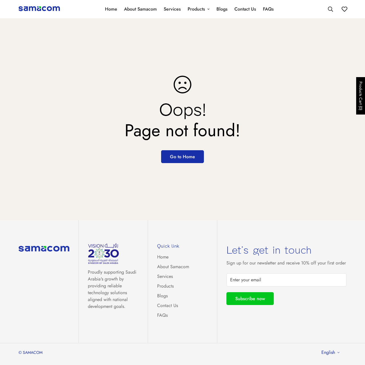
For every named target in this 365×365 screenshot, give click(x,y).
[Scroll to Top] (353, 333)
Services (172, 9)
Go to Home (182, 156)
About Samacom (140, 9)
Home (111, 9)
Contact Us (245, 9)
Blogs (222, 9)
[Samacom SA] (39, 9)
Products (196, 9)
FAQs (268, 9)
